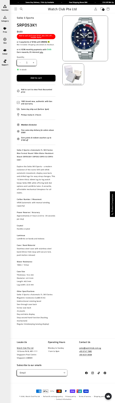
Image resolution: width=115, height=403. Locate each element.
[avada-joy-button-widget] (108, 396)
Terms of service (85, 396)
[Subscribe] (64, 372)
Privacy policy (70, 396)
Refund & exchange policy (53, 396)
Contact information (63, 399)
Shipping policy (100, 396)
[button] (16, 9)
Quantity (20, 57)
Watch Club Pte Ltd (25, 348)
